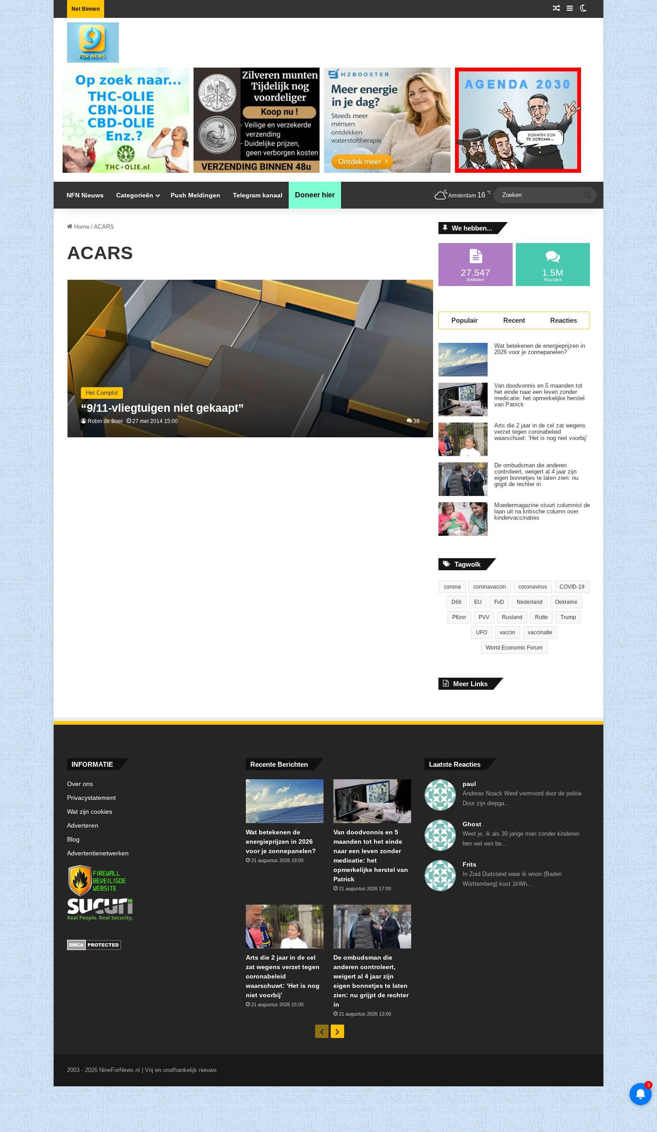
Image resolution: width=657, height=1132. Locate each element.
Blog (73, 839)
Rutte (541, 617)
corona (452, 587)
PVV (484, 617)
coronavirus (532, 587)
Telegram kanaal (257, 195)
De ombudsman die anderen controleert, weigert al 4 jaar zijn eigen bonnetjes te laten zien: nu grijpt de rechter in (536, 474)
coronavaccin (489, 587)
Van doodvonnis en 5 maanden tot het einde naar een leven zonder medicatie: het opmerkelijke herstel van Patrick (539, 395)
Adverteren (82, 825)
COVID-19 (572, 587)
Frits (469, 864)
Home (80, 226)
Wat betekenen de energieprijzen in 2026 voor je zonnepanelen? (539, 349)
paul (469, 783)
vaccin (507, 632)
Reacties (563, 320)
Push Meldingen (195, 195)
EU (478, 602)
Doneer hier (315, 195)
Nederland (530, 602)
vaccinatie (540, 632)
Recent (514, 320)
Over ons (80, 784)
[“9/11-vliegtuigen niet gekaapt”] (250, 359)
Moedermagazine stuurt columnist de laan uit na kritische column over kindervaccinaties (542, 511)
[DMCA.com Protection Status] (149, 946)
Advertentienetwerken (98, 853)
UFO (481, 632)
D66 (456, 602)
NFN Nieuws (85, 195)
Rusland (512, 617)
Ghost (472, 824)
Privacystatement (91, 798)
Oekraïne (566, 602)
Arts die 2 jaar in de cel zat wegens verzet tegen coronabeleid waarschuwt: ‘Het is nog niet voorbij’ (540, 432)
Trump (568, 617)
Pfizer (459, 617)
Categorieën (134, 195)
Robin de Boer (105, 421)
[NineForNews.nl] (86, 40)
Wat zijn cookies (89, 811)
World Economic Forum (514, 648)
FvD (499, 602)
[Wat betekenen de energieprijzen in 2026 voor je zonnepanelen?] (463, 359)
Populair (464, 320)
